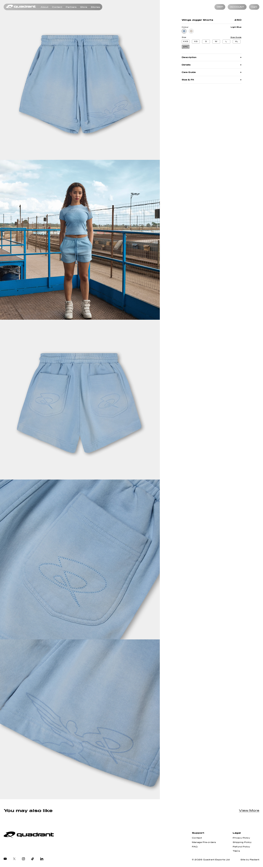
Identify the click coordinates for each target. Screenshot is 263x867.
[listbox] (219, 7)
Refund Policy (241, 847)
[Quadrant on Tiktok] (32, 859)
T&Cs (236, 851)
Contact (197, 838)
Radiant (254, 859)
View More (249, 810)
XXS (185, 41)
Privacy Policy (241, 838)
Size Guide (236, 37)
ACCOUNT (237, 7)
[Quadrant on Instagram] (23, 859)
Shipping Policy (242, 842)
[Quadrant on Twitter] (14, 859)
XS (195, 41)
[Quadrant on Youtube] (5, 859)
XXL (185, 47)
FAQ (195, 847)
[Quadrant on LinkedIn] (41, 859)
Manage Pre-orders (204, 842)
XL (236, 41)
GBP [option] (220, 7)
